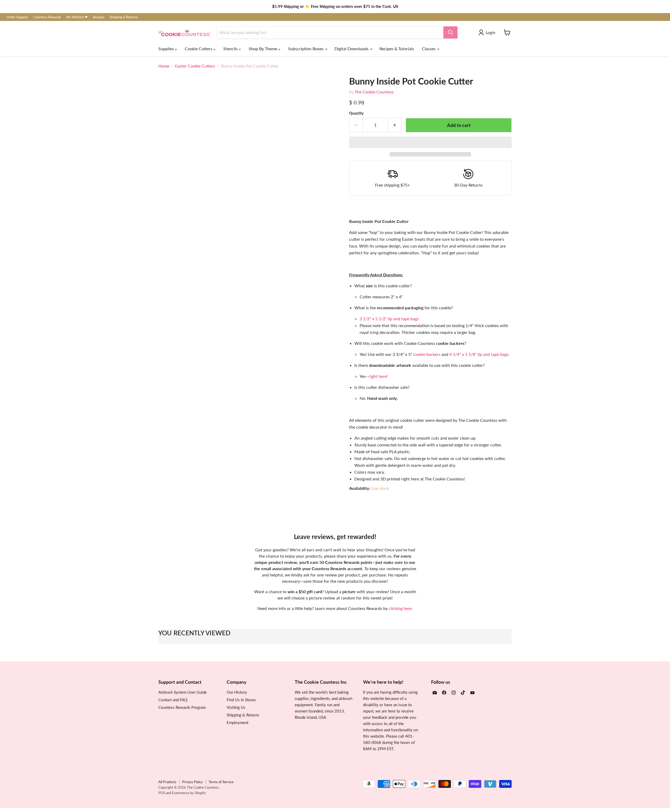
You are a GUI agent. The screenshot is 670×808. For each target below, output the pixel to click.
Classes (429, 48)
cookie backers (426, 354)
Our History (237, 692)
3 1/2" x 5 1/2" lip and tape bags (389, 318)
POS (161, 793)
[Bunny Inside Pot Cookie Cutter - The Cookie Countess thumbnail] (168, 272)
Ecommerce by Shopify (189, 793)
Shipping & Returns (124, 17)
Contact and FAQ (172, 699)
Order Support (17, 17)
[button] (430, 142)
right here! (378, 376)
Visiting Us (236, 707)
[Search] (450, 32)
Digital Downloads (352, 48)
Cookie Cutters (199, 48)
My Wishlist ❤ (77, 17)
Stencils (231, 48)
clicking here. (401, 608)
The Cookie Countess (374, 91)
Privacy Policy (192, 782)
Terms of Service (221, 782)
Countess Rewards (47, 17)
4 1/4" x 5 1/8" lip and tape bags (479, 354)
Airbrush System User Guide (182, 692)
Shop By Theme (263, 48)
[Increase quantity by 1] (394, 125)
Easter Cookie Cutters (195, 66)
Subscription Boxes (306, 48)
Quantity (356, 113)
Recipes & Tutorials (396, 48)
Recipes (98, 17)
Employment (237, 722)
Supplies (166, 48)
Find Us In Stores (241, 699)
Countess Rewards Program (182, 707)
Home (163, 66)
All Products (167, 782)
